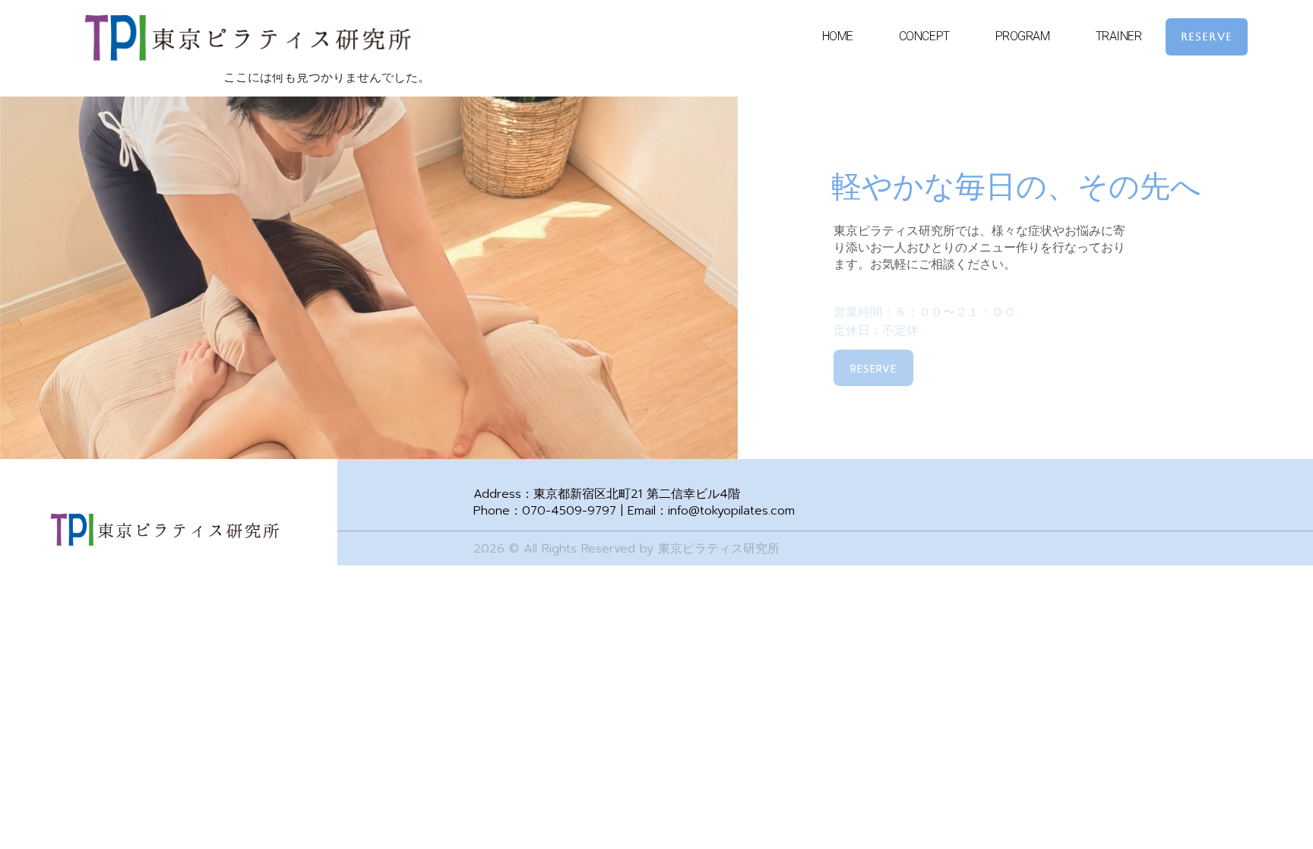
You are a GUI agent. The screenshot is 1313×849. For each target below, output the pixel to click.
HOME (837, 36)
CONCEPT (924, 36)
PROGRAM (1022, 36)
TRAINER (1119, 36)
